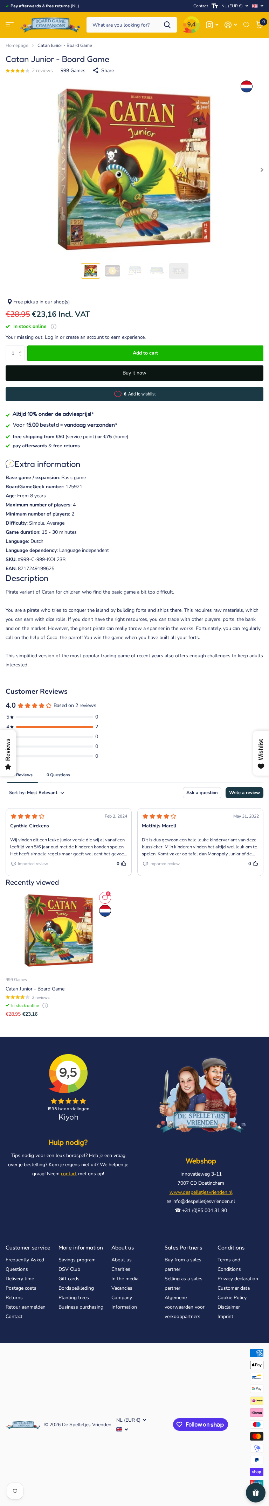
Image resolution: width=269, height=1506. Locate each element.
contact (69, 1173)
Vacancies (121, 1288)
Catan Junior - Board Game (35, 989)
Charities (120, 1269)
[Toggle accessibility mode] (215, 5)
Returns (14, 1297)
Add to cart (145, 353)
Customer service (28, 1247)
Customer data (234, 1288)
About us (122, 1247)
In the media (124, 1278)
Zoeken (167, 25)
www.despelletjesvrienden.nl (201, 1192)
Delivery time (20, 1278)
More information (80, 1247)
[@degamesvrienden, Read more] (212, 25)
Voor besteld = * (65, 424)
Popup (53, 326)
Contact (200, 6)
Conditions (231, 1247)
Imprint (225, 1316)
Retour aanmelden (26, 1307)
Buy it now (134, 373)
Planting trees (73, 1297)
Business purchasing (80, 1307)
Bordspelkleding (76, 1288)
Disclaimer (229, 1307)
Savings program (77, 1259)
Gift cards (69, 1278)
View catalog (10, 25)
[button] (22, 347)
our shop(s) (57, 302)
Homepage (17, 45)
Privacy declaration (238, 1278)
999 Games (73, 70)
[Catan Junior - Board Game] (59, 931)
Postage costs (21, 1288)
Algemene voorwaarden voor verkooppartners (185, 1307)
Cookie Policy (232, 1297)
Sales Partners (183, 1247)
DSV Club (69, 1269)
